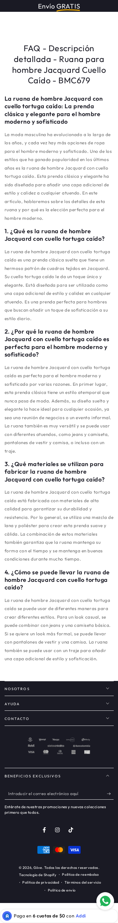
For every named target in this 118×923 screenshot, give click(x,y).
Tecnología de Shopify (37, 874)
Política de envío (62, 890)
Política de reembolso (80, 874)
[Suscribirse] (110, 793)
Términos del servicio (83, 882)
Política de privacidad (40, 882)
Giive (37, 867)
